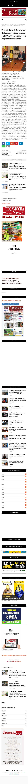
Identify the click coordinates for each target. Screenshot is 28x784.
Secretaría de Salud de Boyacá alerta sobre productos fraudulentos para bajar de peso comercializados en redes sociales (17, 187)
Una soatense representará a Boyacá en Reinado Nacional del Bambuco (17, 400)
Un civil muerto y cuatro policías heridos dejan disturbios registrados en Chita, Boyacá (17, 392)
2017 (14, 497)
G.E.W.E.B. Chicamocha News (8, 42)
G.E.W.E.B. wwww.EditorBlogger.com (14, 661)
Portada (3, 292)
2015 (14, 502)
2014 (14, 505)
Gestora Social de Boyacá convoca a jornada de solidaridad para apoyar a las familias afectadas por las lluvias (17, 166)
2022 (14, 484)
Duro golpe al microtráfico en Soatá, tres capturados (17, 407)
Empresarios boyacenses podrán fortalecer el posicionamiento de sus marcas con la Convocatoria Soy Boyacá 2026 (17, 176)
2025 (14, 476)
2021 (14, 487)
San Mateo (14, 723)
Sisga (14, 725)
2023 (14, 482)
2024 (14, 479)
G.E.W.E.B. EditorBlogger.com (17, 773)
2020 (14, 489)
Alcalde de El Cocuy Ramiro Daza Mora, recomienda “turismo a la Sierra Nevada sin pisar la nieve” (17, 437)
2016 (14, 500)
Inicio (3, 24)
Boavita (14, 713)
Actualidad (15, 770)
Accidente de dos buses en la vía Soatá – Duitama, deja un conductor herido (17, 414)
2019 (14, 492)
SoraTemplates (12, 772)
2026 (14, 474)
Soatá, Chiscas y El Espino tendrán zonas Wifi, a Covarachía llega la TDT (17, 429)
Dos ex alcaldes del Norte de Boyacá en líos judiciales (16, 421)
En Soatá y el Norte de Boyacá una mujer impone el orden (17, 455)
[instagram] (13, 5)
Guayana (14, 718)
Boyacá (21, 770)
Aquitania (14, 710)
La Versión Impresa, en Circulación (11, 300)
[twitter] (17, 5)
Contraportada (13, 304)
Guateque (14, 715)
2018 (14, 494)
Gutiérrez (14, 720)
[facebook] (8, 5)
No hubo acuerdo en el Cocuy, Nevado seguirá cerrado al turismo (16, 463)
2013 (14, 507)
